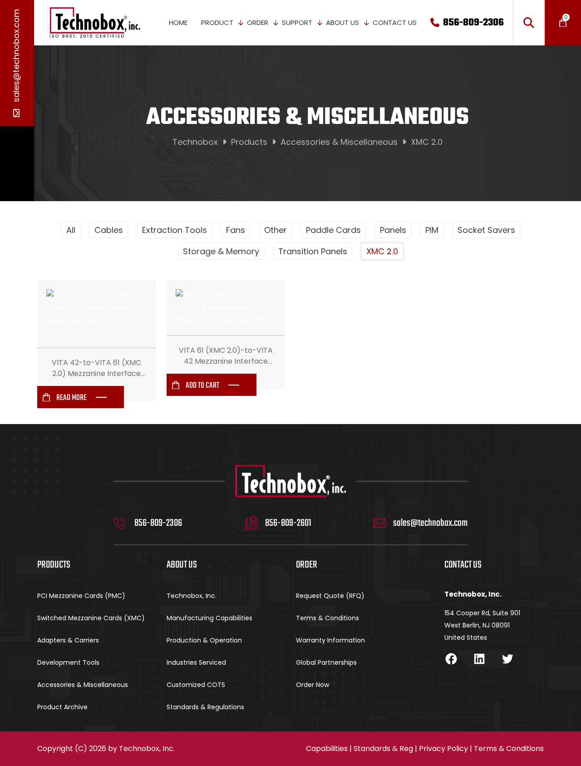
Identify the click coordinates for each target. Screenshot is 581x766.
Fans (235, 230)
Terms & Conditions (327, 618)
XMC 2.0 (382, 251)
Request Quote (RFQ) (330, 595)
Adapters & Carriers (68, 640)
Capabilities (327, 748)
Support (297, 22)
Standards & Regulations (205, 707)
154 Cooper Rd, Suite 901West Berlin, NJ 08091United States (482, 625)
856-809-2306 (473, 22)
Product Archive (62, 707)
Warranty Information (330, 640)
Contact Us (395, 22)
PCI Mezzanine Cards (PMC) (81, 595)
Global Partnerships (326, 662)
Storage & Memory (221, 251)
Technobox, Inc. (192, 595)
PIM (431, 230)
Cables (108, 230)
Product (217, 22)
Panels (393, 230)
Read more (71, 398)
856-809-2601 (288, 523)
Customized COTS (196, 684)
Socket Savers (486, 230)
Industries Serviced (196, 662)
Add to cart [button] (202, 385)
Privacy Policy (443, 748)
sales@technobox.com (16, 56)
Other (275, 230)
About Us (342, 22)
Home (178, 22)
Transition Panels (312, 251)
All (70, 230)
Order (257, 22)
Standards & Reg (383, 748)
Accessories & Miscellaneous (82, 684)
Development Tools (68, 662)
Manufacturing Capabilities (209, 618)
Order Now (312, 684)
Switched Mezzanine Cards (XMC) (91, 618)
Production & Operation (204, 640)
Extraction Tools (174, 230)
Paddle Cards (333, 230)
